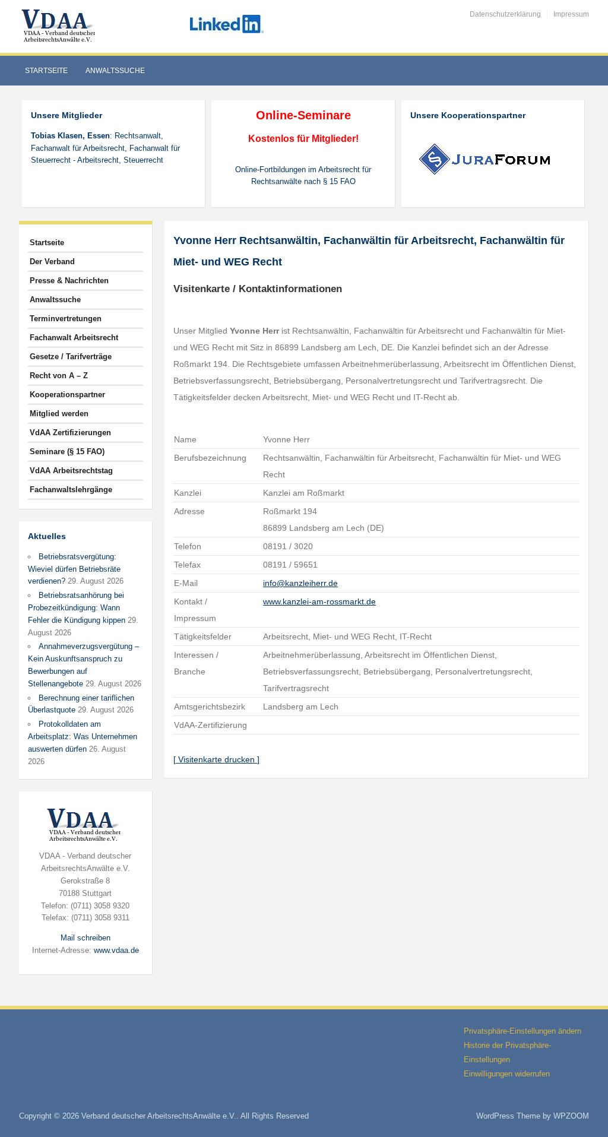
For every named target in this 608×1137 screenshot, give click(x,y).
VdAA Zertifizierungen (70, 432)
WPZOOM (571, 1115)
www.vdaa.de (116, 950)
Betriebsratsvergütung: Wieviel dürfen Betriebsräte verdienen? (74, 569)
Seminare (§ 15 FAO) (67, 451)
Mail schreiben (85, 937)
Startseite (46, 70)
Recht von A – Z (59, 375)
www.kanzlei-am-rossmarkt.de (319, 601)
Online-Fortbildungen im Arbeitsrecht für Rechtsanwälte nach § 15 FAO (303, 175)
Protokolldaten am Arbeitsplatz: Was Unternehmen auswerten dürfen (82, 736)
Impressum (571, 14)
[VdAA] (60, 26)
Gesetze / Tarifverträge (71, 356)
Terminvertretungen (66, 318)
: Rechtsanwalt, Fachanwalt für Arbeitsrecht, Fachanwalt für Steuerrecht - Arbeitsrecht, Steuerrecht (105, 148)
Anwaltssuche (115, 70)
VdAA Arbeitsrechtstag (71, 470)
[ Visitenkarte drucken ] (216, 759)
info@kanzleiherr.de (300, 583)
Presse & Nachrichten (69, 280)
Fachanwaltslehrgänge (71, 489)
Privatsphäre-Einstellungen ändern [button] (522, 1031)
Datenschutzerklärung (505, 14)
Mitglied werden (59, 413)
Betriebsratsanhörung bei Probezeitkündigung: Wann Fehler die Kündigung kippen (76, 608)
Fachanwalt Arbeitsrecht (74, 337)
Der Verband (52, 261)
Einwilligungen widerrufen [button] (507, 1073)
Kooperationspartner (67, 394)
